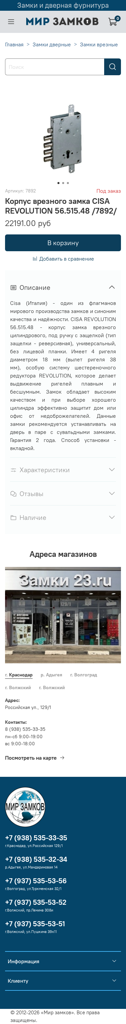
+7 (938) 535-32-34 (36, 859)
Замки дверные (52, 44)
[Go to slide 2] (63, 183)
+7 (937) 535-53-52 (36, 902)
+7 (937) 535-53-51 (35, 923)
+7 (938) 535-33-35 (36, 837)
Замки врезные (99, 44)
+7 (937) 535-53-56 (36, 880)
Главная (14, 44)
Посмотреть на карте (31, 757)
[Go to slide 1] (58, 183)
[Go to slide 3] (68, 183)
